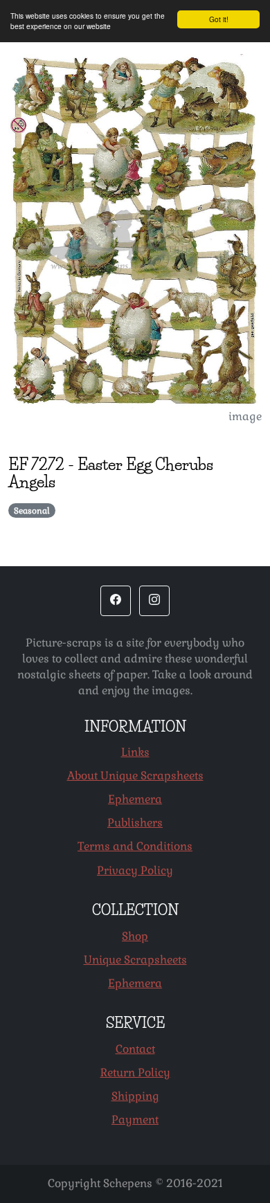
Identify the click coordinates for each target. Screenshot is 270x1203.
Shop (135, 936)
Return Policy (135, 1072)
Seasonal (32, 510)
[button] (115, 601)
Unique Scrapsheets (135, 959)
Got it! (218, 19)
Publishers (135, 822)
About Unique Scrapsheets (135, 775)
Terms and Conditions (135, 846)
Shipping (135, 1096)
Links (135, 752)
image (245, 416)
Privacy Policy (135, 870)
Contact (135, 1049)
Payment (135, 1119)
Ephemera (135, 799)
